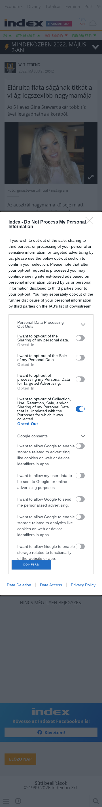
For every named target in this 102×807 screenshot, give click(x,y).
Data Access (51, 585)
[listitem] (51, 324)
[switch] (80, 338)
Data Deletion (19, 585)
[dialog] (51, 403)
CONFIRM (31, 564)
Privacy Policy (83, 585)
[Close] (91, 222)
